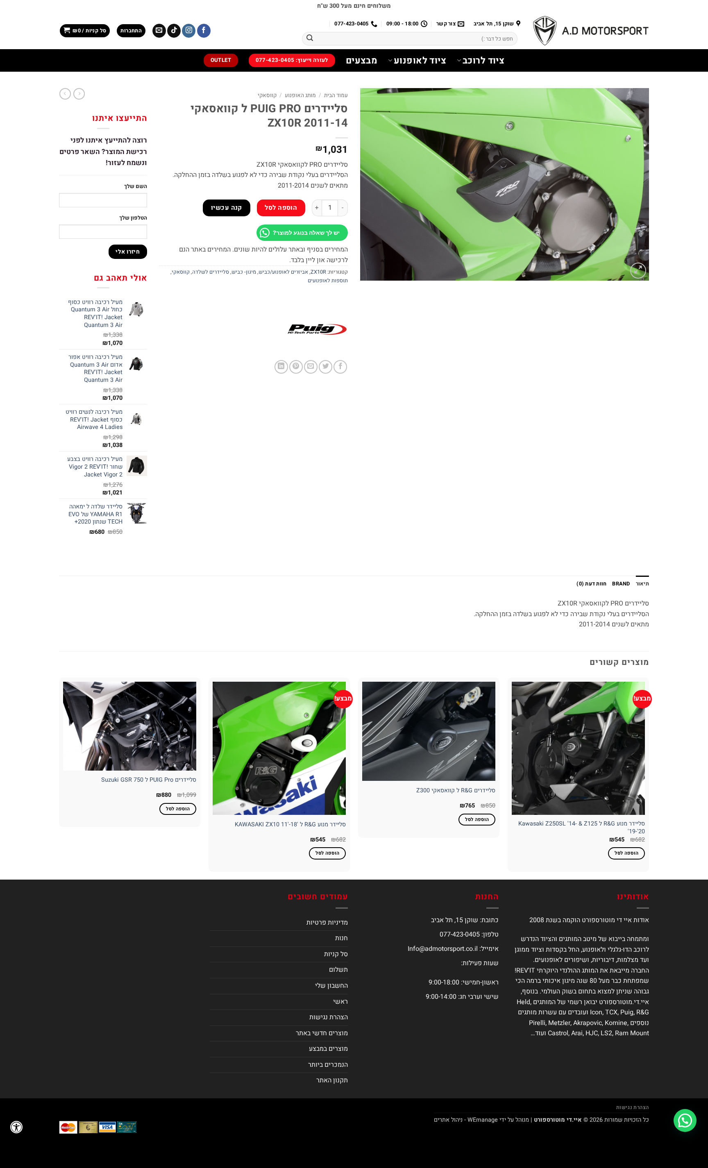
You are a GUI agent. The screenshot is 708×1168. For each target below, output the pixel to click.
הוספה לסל (281, 208)
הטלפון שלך (133, 218)
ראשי (340, 1002)
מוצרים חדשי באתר (322, 1033)
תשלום (338, 970)
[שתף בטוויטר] (325, 367)
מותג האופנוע (300, 95)
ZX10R (318, 272)
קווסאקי (267, 95)
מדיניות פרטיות (327, 923)
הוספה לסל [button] (626, 853)
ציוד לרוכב (483, 60)
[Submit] (310, 39)
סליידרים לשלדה (210, 272)
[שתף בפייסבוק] (340, 367)
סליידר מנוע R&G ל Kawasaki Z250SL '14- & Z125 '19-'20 (581, 827)
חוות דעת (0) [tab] (591, 583)
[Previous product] (65, 94)
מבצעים (362, 60)
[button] (131, 31)
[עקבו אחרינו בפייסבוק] (204, 31)
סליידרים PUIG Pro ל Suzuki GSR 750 (148, 780)
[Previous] (648, 778)
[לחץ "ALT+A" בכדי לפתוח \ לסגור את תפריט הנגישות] (16, 1127)
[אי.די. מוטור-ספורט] (591, 31)
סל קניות (336, 954)
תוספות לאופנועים (328, 280)
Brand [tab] (621, 583)
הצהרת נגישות (328, 1017)
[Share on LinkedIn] (281, 367)
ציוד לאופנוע (420, 60)
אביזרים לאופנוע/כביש (283, 272)
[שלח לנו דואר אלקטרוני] (159, 31)
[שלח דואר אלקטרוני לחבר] (311, 367)
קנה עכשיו (226, 208)
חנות (341, 938)
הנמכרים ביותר (328, 1065)
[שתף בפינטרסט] (296, 367)
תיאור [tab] (642, 583)
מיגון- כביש (243, 272)
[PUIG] (317, 329)
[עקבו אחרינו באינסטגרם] (188, 31)
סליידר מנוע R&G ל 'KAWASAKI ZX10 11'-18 (290, 825)
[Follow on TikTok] (174, 31)
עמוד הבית (336, 95)
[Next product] (79, 94)
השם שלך (135, 186)
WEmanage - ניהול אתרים (466, 1120)
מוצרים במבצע (328, 1049)
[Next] (59, 778)
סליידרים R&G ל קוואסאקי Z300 (455, 791)
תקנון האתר (332, 1080)
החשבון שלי (331, 986)
